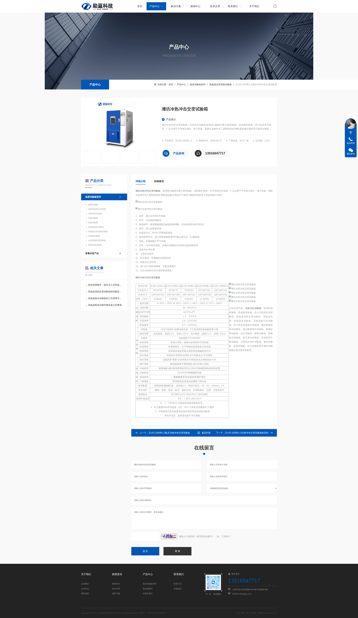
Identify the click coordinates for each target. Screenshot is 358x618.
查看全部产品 (92, 253)
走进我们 (85, 584)
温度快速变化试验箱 (97, 209)
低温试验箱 (93, 222)
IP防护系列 (147, 593)
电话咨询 (351, 143)
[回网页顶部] (350, 133)
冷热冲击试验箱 (95, 213)
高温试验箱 (93, 218)
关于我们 (254, 6)
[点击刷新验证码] (169, 536)
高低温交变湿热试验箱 (220, 84)
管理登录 (261, 613)
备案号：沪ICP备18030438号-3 (153, 613)
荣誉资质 (85, 593)
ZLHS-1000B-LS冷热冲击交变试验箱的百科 (246, 433)
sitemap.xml (271, 613)
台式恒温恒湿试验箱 (97, 240)
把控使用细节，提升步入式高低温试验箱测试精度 (105, 285)
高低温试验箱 (94, 236)
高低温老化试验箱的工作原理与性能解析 (105, 298)
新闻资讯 (116, 584)
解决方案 (176, 6)
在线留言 (159, 181)
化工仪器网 (251, 613)
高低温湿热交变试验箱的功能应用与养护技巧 (105, 291)
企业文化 (85, 589)
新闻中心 (195, 6)
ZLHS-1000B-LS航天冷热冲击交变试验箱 (169, 433)
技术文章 (215, 6)
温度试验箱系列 (197, 84)
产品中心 (154, 6)
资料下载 (116, 593)
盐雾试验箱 (93, 204)
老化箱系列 (148, 589)
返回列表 (206, 433)
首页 (139, 6)
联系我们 (233, 6)
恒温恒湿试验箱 (95, 245)
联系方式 (178, 584)
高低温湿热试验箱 (96, 227)
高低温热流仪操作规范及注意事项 (105, 305)
